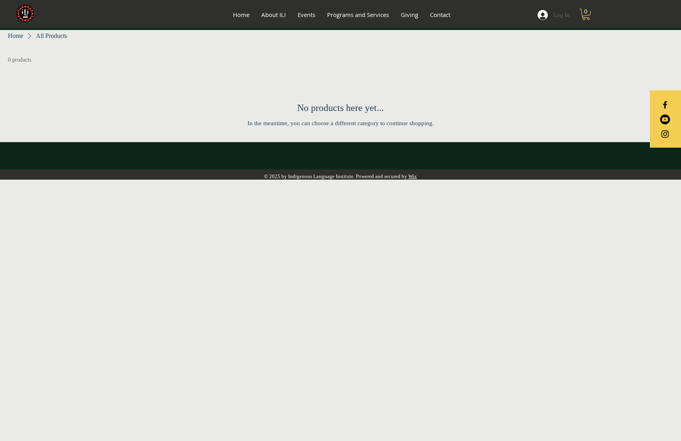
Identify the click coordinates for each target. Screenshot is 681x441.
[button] (586, 14)
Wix (412, 176)
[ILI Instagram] (665, 134)
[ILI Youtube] (665, 119)
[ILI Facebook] (665, 105)
